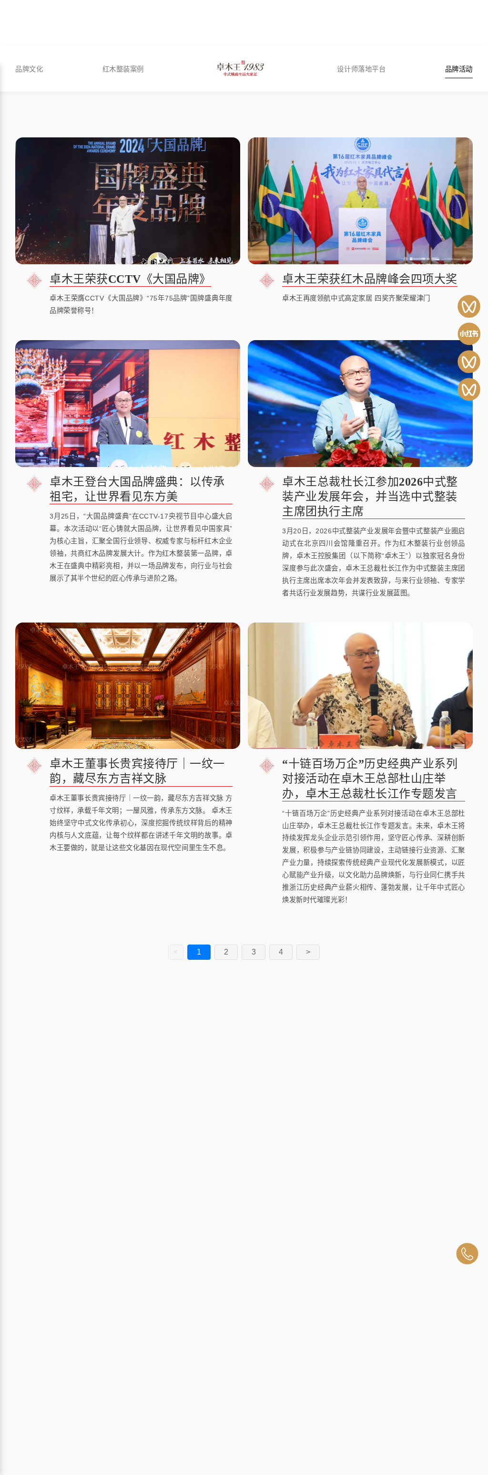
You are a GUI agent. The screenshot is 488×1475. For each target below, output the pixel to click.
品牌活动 (459, 68)
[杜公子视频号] (469, 361)
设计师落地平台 (361, 68)
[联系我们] (467, 1253)
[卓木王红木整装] (469, 333)
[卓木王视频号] (469, 306)
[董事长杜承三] (469, 389)
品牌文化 (29, 68)
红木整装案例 (123, 68)
